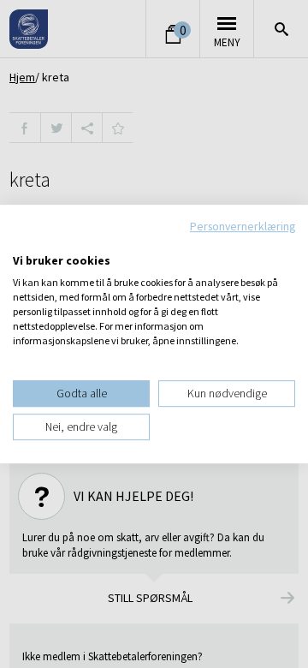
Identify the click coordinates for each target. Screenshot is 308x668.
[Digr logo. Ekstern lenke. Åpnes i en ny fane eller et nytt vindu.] (24, 243)
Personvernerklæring (242, 226)
